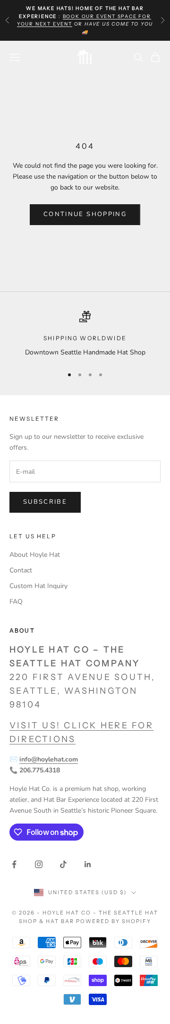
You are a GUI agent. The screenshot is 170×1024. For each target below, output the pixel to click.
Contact (20, 570)
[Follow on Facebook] (14, 864)
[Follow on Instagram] (38, 864)
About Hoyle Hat (34, 554)
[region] (85, 334)
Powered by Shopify (113, 921)
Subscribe (45, 502)
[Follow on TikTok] (63, 864)
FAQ (16, 601)
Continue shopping (85, 214)
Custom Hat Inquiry (38, 585)
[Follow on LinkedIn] (88, 864)
